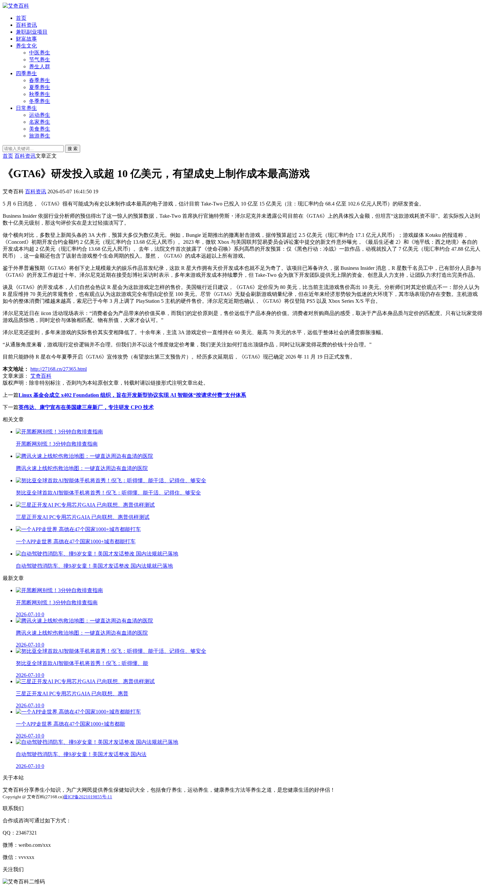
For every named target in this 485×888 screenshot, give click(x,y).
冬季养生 (39, 101)
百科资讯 (26, 25)
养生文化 (26, 45)
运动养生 (39, 115)
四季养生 (26, 73)
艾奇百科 (40, 376)
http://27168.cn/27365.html (58, 369)
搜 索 (73, 148)
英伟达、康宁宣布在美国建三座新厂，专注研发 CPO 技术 (86, 407)
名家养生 (39, 122)
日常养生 (26, 108)
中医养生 (39, 52)
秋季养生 (39, 94)
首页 (21, 18)
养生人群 (39, 66)
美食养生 (39, 129)
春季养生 (39, 80)
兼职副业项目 (32, 32)
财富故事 (26, 39)
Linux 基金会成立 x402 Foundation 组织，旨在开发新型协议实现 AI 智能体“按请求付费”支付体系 (132, 395)
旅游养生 (39, 136)
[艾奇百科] (16, 6)
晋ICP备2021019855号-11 (88, 796)
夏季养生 (39, 87)
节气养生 (39, 59)
